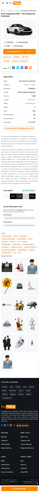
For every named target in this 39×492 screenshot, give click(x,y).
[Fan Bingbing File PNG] (32, 285)
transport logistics (28, 244)
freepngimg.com (27, 481)
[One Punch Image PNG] (19, 304)
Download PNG (21, 52)
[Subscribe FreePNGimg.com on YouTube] (14, 425)
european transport (16, 247)
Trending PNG (5, 444)
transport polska (6, 236)
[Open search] (3, 3)
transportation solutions (9, 250)
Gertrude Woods (30, 103)
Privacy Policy (5, 468)
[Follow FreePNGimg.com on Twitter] (5, 425)
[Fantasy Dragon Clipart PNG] (32, 304)
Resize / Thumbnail (20, 61)
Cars (11, 387)
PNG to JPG (24, 437)
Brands (28, 390)
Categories (4, 440)
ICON (7, 61)
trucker (30, 239)
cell (15, 252)
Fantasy (21, 394)
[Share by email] (30, 68)
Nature (4, 390)
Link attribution (7, 215)
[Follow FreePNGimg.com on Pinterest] (8, 425)
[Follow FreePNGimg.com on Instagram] (11, 425)
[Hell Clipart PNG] (7, 266)
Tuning (26, 85)
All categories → (7, 398)
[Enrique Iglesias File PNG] (7, 362)
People (18, 387)
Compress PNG (25, 440)
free (19, 252)
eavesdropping (21, 239)
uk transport (23, 236)
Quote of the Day (6, 448)
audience (4, 241)
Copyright (6, 480)
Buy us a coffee (23, 425)
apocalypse (5, 247)
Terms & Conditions (7, 472)
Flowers (31, 387)
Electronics (12, 390)
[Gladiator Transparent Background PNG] (32, 342)
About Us (23, 464)
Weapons (13, 394)
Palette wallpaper (29, 190)
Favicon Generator (26, 444)
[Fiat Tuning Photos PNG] (19, 285)
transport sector (6, 252)
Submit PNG (24, 472)
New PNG (4, 437)
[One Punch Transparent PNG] (19, 323)
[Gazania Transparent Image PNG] (7, 285)
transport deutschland (8, 239)
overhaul (24, 241)
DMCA (3, 461)
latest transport (6, 244)
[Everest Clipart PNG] (7, 323)
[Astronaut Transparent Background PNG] (19, 342)
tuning (15, 236)
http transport (17, 244)
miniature (12, 241)
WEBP (17, 57)
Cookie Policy (5, 464)
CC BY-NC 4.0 (31, 99)
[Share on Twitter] (18, 68)
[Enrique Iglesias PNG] (32, 266)
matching (31, 250)
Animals (4, 387)
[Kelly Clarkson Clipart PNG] (19, 266)
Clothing (4, 394)
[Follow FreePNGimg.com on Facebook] (2, 425)
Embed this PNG (7, 222)
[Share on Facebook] (13, 68)
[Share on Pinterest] (26, 68)
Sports (21, 390)
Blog (22, 461)
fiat (18, 241)
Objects (28, 394)
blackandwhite (22, 250)
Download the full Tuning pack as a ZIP (20, 128)
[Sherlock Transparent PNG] (7, 342)
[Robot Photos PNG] (32, 323)
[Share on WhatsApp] (9, 68)
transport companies (30, 247)
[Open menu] (7, 3)
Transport (32, 85)
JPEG (26, 57)
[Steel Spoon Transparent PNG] (7, 304)
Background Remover (27, 448)
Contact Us (24, 468)
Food (24, 387)
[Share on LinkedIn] (22, 68)
